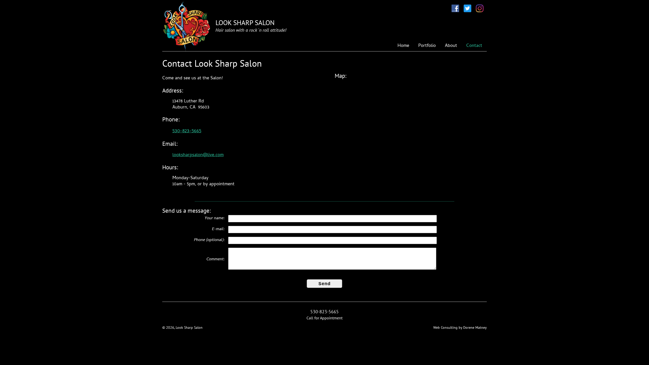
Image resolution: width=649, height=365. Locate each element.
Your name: (215, 218)
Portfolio (427, 46)
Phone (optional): (209, 240)
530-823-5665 (186, 131)
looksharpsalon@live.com (198, 155)
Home (403, 46)
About (451, 46)
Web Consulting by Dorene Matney (460, 327)
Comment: (215, 259)
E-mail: (218, 229)
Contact (474, 46)
